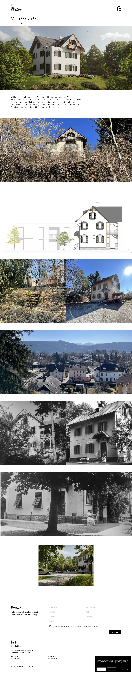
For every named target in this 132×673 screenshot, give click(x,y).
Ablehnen (111, 669)
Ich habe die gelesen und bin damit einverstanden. (75, 626)
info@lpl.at (14, 656)
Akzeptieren (101, 669)
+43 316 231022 (16, 658)
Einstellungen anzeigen (123, 669)
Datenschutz (52, 658)
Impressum (52, 656)
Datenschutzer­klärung (67, 626)
